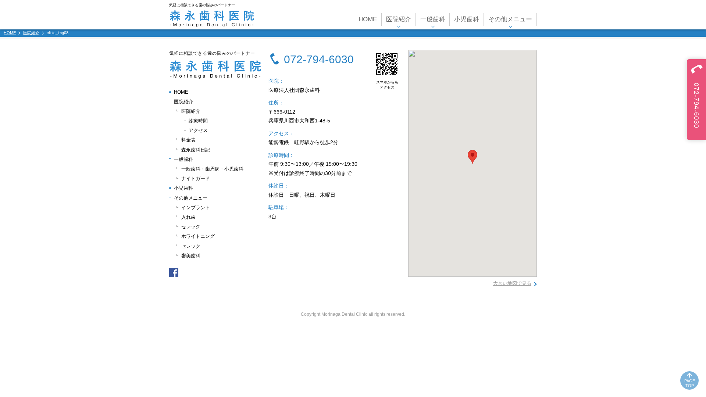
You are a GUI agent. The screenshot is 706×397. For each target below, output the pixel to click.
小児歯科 (466, 19)
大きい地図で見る (512, 283)
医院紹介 (190, 111)
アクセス (198, 130)
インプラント (195, 207)
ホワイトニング (198, 236)
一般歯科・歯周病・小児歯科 (212, 169)
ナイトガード (195, 178)
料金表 (188, 140)
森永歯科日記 (195, 150)
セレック (190, 226)
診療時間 (198, 121)
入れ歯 (188, 217)
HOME (368, 19)
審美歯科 (190, 255)
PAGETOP (689, 383)
